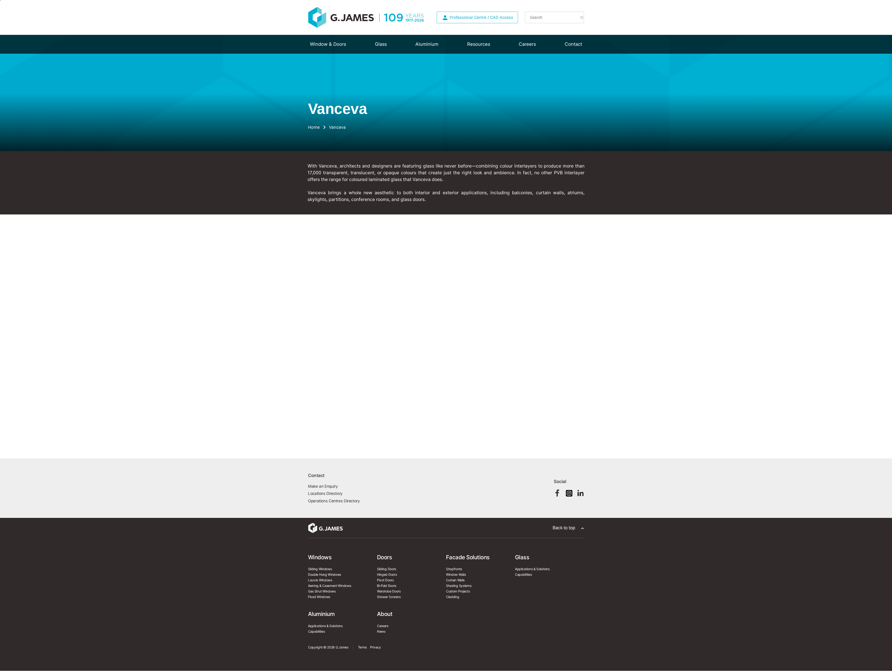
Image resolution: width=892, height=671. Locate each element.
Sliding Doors (386, 569)
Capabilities (523, 574)
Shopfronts (454, 569)
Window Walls (456, 574)
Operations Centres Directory (334, 501)
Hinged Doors (387, 574)
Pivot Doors (385, 580)
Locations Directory (325, 493)
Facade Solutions (468, 557)
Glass (381, 44)
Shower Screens (389, 597)
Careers (527, 44)
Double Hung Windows (324, 574)
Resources (478, 44)
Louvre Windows (320, 580)
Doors (384, 557)
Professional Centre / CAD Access (481, 17)
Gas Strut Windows (322, 591)
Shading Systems (458, 586)
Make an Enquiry (323, 486)
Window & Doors (328, 44)
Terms (362, 647)
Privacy (375, 647)
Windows (319, 557)
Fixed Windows (319, 597)
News (381, 631)
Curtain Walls (455, 580)
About (384, 614)
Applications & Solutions (532, 569)
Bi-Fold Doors (386, 586)
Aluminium (426, 44)
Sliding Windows (320, 569)
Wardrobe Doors (389, 591)
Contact (573, 44)
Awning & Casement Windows (329, 586)
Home (314, 127)
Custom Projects (458, 591)
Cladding (452, 597)
